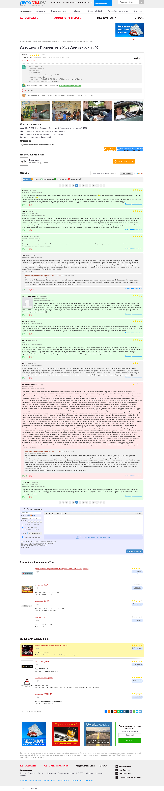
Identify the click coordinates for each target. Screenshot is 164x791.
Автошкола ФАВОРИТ (43, 694)
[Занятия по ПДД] (66, 111)
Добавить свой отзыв (100, 173)
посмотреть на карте (66, 85)
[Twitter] (137, 173)
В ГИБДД (79, 773)
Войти (26, 515)
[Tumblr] (124, 711)
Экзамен (41, 773)
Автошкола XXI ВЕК (42, 601)
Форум (53, 780)
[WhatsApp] (134, 711)
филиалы (78, 85)
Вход (135, 39)
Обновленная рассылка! (129, 731)
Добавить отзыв (29, 61)
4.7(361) (42, 55)
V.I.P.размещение (111, 149)
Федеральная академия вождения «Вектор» (51, 645)
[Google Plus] (141, 173)
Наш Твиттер (124, 770)
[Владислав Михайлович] (128, 111)
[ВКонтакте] (134, 173)
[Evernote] (118, 711)
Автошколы (40, 11)
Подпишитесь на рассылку (130, 777)
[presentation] (27, 179)
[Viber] (131, 711)
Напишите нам (125, 774)
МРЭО (138, 18)
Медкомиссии (106, 18)
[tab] (27, 179)
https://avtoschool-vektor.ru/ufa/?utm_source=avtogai (57, 655)
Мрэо (103, 765)
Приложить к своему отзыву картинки (94, 537)
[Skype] (137, 711)
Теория (23, 773)
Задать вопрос (125, 161)
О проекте (88, 3)
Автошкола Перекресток (44, 678)
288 (31, 57)
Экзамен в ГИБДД (95, 11)
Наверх (113, 173)
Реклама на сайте (63, 780)
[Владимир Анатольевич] (35, 111)
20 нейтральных (64, 57)
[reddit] (115, 711)
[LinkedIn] (121, 711)
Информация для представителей (131, 149)
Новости (46, 780)
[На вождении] (97, 111)
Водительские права (59, 11)
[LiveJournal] (127, 711)
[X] (112, 711)
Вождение (32, 773)
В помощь (99, 773)
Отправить (136, 551)
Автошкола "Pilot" (41, 585)
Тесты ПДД (55, 3)
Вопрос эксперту (70, 3)
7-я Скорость (40, 617)
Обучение (78, 11)
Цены (80, 3)
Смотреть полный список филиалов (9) (35, 137)
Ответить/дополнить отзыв (133, 204)
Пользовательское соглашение (82, 780)
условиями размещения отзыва (39, 548)
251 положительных (39, 57)
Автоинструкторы (66, 18)
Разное (23, 775)
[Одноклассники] (139, 173)
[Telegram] (140, 711)
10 (97, 185)
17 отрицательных (53, 57)
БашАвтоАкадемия (42, 662)
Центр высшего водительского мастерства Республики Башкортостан (61, 569)
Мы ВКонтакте (125, 766)
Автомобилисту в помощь (118, 11)
